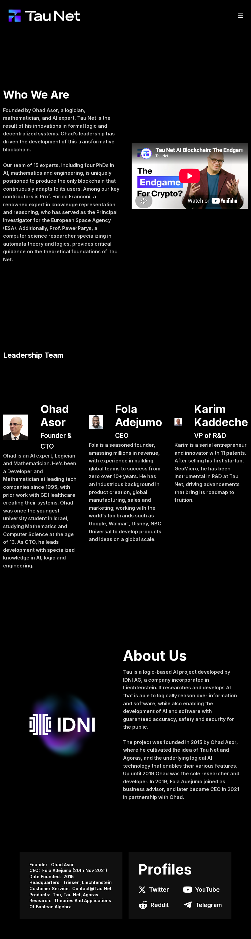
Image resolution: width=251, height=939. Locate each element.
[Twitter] (142, 890)
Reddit (160, 905)
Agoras (90, 894)
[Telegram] (187, 905)
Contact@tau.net (91, 888)
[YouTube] (187, 889)
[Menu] (240, 15)
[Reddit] (143, 905)
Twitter (159, 889)
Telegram (208, 905)
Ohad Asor (62, 864)
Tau (57, 894)
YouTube (207, 889)
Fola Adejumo (57, 870)
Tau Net (72, 894)
